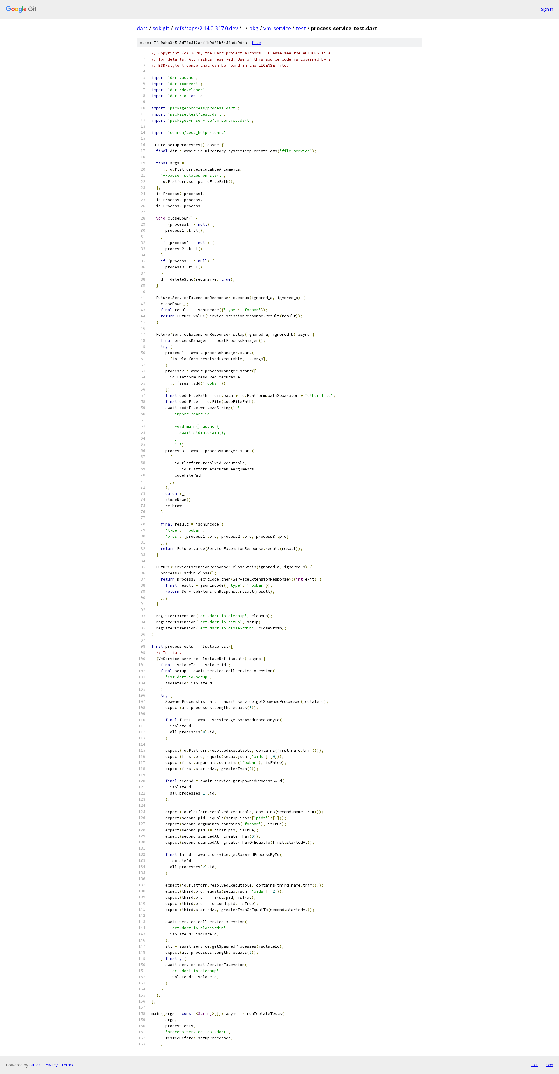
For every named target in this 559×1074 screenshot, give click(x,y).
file (256, 42)
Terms (67, 1065)
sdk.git (161, 28)
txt (534, 1064)
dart (142, 28)
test (301, 28)
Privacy (51, 1065)
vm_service (277, 28)
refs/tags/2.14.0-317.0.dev (206, 28)
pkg (254, 28)
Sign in (547, 9)
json (548, 1064)
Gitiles (35, 1065)
